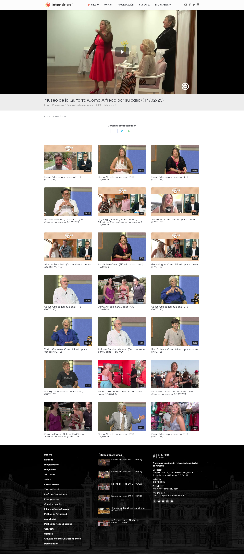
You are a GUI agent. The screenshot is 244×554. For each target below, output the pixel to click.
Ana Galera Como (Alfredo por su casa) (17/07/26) (120, 265)
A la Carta (49, 474)
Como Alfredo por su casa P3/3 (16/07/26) (169, 308)
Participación (51, 544)
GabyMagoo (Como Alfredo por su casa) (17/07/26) (174, 265)
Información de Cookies (56, 509)
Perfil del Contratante (55, 494)
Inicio (47, 105)
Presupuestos (51, 499)
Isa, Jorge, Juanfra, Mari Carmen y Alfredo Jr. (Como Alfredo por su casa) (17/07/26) (120, 222)
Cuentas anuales (53, 504)
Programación (51, 465)
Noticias (48, 460)
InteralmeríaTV (52, 484)
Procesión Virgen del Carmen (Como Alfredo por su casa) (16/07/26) (172, 392)
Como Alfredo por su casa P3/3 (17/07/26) (116, 178)
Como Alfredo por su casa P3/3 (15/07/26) (116, 435)
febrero (108, 105)
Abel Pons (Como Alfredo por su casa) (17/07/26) (173, 220)
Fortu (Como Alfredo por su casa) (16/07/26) (63, 392)
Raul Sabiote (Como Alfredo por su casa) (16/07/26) (175, 350)
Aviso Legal (50, 519)
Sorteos (48, 534)
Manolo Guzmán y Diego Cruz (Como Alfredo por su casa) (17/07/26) (65, 220)
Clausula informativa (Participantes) (62, 539)
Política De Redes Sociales (58, 524)
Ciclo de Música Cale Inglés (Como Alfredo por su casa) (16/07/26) (64, 435)
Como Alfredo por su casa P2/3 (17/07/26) (169, 178)
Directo (48, 455)
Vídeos (48, 479)
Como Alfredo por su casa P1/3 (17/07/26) (62, 178)
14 (116, 105)
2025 (98, 105)
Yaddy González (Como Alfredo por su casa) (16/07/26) (66, 350)
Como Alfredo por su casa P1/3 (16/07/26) (62, 308)
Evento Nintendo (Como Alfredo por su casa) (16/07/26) (120, 392)
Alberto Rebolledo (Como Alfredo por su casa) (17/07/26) (67, 265)
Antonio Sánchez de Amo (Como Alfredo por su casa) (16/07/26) (121, 350)
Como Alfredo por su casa (80, 105)
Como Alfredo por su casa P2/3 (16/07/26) (116, 308)
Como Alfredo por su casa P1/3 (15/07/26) (169, 435)
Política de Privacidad (55, 514)
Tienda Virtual (51, 489)
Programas (58, 105)
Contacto (49, 529)
